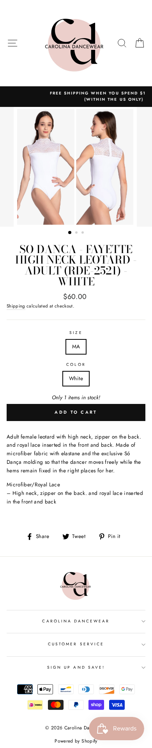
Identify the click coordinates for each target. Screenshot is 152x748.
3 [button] (83, 233)
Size (75, 333)
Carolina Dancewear (76, 621)
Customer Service (76, 644)
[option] (76, 167)
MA (76, 346)
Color (75, 364)
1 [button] (70, 233)
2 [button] (77, 233)
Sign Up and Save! (76, 667)
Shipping (16, 306)
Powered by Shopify (76, 741)
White (76, 378)
